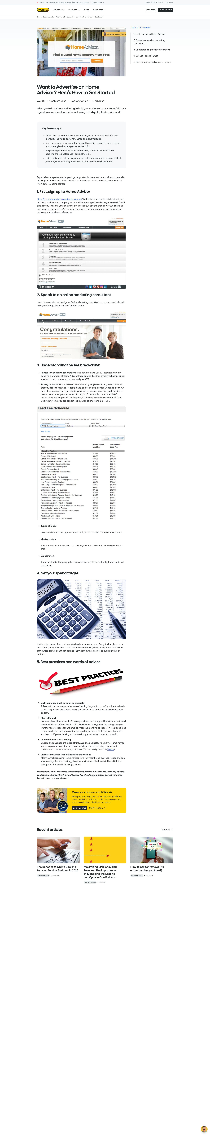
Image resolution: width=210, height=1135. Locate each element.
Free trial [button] (150, 10)
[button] (97, 808)
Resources (98, 10)
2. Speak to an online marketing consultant (149, 42)
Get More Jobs (48, 17)
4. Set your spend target (146, 56)
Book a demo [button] (165, 10)
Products (72, 10)
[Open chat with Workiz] (204, 1129)
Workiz (110, 749)
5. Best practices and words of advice (152, 62)
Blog (38, 17)
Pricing (86, 10)
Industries (58, 10)
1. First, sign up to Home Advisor (149, 34)
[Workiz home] (43, 10)
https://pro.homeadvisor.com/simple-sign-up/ (59, 199)
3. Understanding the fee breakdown (152, 49)
